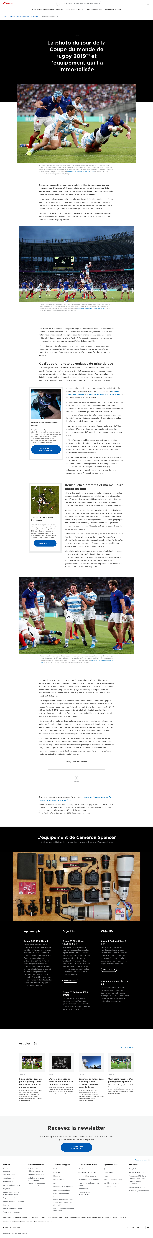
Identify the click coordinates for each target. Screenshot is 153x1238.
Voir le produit (70, 980)
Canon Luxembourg (11, 1227)
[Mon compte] (148, 3)
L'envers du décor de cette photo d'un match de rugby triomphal (61, 1081)
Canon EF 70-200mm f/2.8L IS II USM (90, 308)
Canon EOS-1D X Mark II (36, 941)
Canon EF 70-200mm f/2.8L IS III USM (80, 171)
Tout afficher (125, 1047)
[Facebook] (128, 1228)
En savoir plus (45, 543)
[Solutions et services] (103, 9)
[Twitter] (143, 1228)
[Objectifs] (64, 9)
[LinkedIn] (138, 1228)
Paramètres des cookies (43, 1222)
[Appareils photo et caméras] (54, 9)
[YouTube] (148, 1228)
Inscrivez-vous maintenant (76, 1147)
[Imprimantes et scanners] (85, 9)
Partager (76, 781)
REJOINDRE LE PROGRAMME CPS (46, 449)
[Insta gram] (133, 1228)
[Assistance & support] (122, 9)
